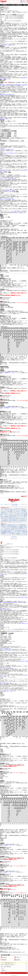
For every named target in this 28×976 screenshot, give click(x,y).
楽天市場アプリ (16, 504)
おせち (17, 521)
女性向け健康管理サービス (15, 526)
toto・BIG (23, 533)
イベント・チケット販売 (19, 525)
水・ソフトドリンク (16, 512)
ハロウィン (6, 521)
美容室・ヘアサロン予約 (6, 526)
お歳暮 (10, 521)
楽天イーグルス (15, 534)
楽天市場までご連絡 (6, 45)
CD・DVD (21, 513)
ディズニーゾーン (19, 519)
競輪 (23, 528)
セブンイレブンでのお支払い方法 (8, 178)
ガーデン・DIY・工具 (12, 516)
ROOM (10, 532)
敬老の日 (2, 521)
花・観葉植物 (5, 516)
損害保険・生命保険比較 (22, 530)
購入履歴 (18, 959)
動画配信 (17, 533)
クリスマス (13, 521)
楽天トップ (3, 504)
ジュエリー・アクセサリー (16, 509)
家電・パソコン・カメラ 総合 (12, 508)
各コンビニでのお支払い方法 (7, 199)
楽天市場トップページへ (6, 972)
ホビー (10, 514)
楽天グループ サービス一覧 (22, 534)
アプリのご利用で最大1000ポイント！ (8, 962)
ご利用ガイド (3, 970)
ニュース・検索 (22, 531)
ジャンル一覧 (11, 504)
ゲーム (4, 514)
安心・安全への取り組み (6, 966)
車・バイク (20, 511)
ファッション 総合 (4, 508)
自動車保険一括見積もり (7, 531)
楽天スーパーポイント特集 (8, 527)
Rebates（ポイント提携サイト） (19, 527)
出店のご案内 (15, 505)
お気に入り (18, 957)
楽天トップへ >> (14, 502)
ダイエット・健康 (20, 510)
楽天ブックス (16, 517)
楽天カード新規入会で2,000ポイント (8, 964)
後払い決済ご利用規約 (5, 84)
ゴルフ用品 (10, 517)
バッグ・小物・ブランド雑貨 (7, 509)
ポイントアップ (12, 519)
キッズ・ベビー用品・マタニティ (11, 510)
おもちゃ (6, 514)
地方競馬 (20, 528)
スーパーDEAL (21, 504)
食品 (5, 512)
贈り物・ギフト (23, 518)
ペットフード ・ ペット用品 (21, 516)
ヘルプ (2, 968)
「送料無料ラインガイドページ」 (11, 372)
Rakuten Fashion (15, 528)
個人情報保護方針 (14, 536)
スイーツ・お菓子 (9, 512)
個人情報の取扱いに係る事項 (20, 84)
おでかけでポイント (9, 528)
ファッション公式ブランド (5, 519)
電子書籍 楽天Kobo (22, 524)
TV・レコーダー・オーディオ (12, 513)
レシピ (6, 525)
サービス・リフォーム (15, 514)
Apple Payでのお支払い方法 (6, 149)
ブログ (7, 532)
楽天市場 (2, 524)
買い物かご (4, 957)
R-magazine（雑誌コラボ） (16, 518)
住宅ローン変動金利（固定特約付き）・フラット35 (14, 530)
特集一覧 (6, 504)
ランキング (20, 521)
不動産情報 (4, 532)
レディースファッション (22, 508)
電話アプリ (14, 533)
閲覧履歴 (4, 959)
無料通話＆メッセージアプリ (7, 533)
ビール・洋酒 (22, 512)
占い (20, 533)
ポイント (20, 517)
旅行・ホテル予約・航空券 (8, 524)
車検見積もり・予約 (11, 525)
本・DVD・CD (16, 524)
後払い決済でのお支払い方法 (7, 94)
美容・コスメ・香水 (14, 511)
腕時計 (23, 509)
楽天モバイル (14, 532)
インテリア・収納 (23, 514)
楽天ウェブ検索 (8, 518)
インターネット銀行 (15, 531)
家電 (18, 513)
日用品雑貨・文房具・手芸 (13, 515)
